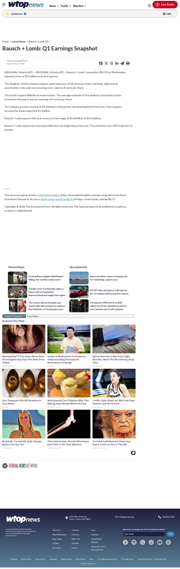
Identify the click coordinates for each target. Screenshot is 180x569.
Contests (75, 530)
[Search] (149, 6)
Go (170, 534)
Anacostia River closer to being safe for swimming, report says (108, 278)
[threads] (168, 542)
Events (74, 548)
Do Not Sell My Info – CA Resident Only (152, 559)
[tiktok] (151, 542)
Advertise (56, 548)
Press (93, 530)
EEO (91, 559)
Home (5, 41)
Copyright (53, 559)
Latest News (33, 316)
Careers (55, 543)
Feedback (13, 559)
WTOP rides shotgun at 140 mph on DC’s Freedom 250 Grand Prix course (109, 292)
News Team (57, 539)
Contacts (75, 534)
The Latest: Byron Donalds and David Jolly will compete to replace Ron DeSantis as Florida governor (47, 305)
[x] (142, 542)
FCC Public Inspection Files (107, 559)
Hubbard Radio (66, 559)
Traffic (64, 5)
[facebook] (125, 542)
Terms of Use (40, 559)
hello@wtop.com (126, 517)
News (52, 5)
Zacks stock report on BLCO (57, 199)
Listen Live (16, 13)
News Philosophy (59, 534)
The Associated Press (17, 61)
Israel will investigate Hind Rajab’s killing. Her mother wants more (46, 278)
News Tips (76, 539)
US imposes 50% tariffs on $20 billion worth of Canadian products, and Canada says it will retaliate (108, 305)
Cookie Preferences (88, 564)
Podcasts (95, 534)
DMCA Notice (81, 559)
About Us (56, 530)
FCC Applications (127, 559)
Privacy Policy (26, 559)
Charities (75, 543)
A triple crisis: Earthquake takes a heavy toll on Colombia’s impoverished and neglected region (47, 292)
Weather (78, 5)
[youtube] (159, 542)
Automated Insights (48, 195)
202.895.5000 (168, 517)
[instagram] (134, 542)
